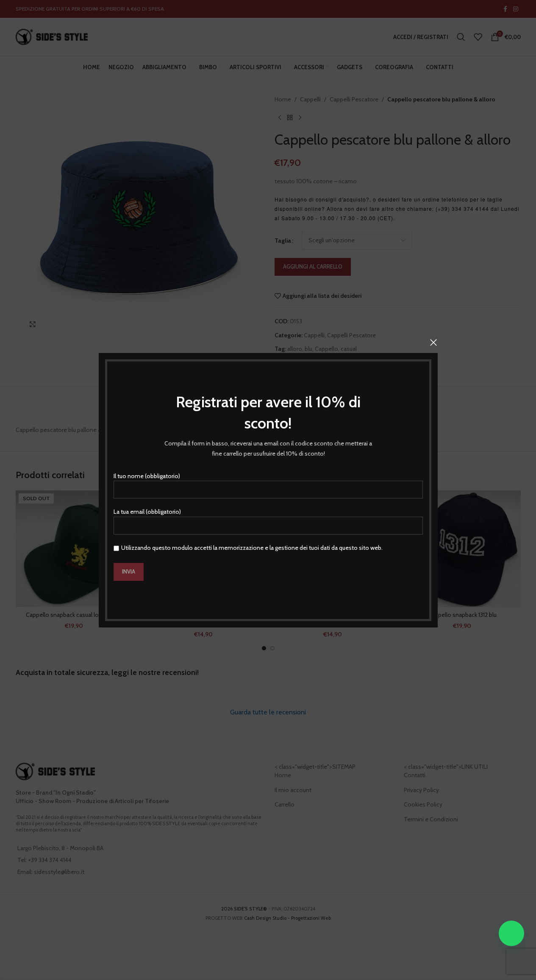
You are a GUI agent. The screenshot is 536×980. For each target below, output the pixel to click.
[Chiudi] (433, 342)
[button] (511, 933)
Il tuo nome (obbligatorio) (147, 475)
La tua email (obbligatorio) (147, 511)
